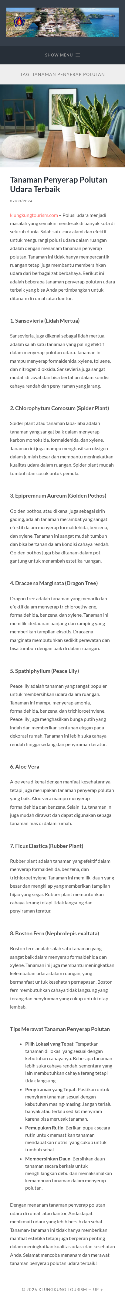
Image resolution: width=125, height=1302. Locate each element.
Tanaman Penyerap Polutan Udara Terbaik (58, 184)
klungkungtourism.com (34, 215)
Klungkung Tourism (63, 1289)
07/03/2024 (21, 201)
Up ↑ (98, 1289)
